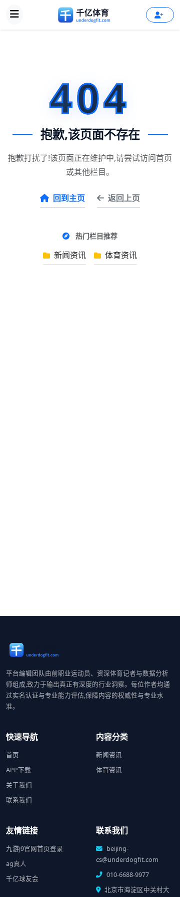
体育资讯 (120, 255)
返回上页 (124, 197)
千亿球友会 (22, 878)
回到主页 (69, 197)
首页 (12, 755)
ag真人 (16, 863)
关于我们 (19, 785)
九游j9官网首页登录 (34, 848)
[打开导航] (14, 15)
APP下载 (18, 770)
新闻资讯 (69, 255)
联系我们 (19, 800)
